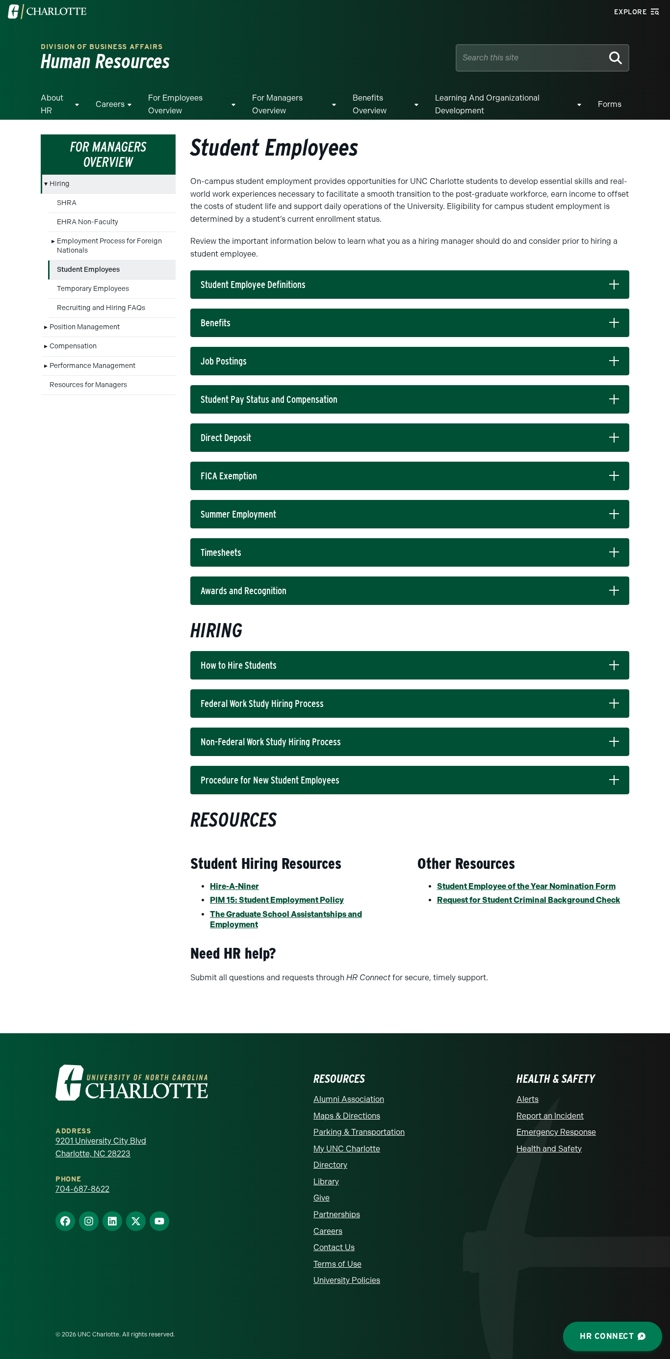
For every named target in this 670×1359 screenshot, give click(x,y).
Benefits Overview (370, 104)
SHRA (67, 203)
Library (326, 1181)
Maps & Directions (346, 1116)
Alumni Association (348, 1099)
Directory (330, 1165)
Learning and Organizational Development (487, 104)
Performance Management (92, 366)
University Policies (346, 1280)
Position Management (85, 327)
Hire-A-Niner (234, 886)
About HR (52, 104)
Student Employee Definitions (253, 284)
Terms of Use (337, 1264)
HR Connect (607, 1336)
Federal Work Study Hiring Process (262, 703)
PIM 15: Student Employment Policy (277, 900)
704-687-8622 (82, 1189)
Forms (609, 104)
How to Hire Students (239, 665)
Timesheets (221, 552)
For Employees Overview (175, 104)
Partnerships (336, 1214)
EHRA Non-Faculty (87, 222)
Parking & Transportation (359, 1132)
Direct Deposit (226, 438)
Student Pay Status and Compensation (269, 399)
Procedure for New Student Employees (270, 780)
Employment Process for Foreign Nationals (109, 245)
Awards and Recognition (243, 591)
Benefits (216, 323)
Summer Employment (238, 514)
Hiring (60, 184)
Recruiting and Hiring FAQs (101, 308)
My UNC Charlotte (346, 1148)
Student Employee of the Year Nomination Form (526, 886)
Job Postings (224, 361)
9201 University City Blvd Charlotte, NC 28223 (100, 1147)
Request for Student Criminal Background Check (528, 900)
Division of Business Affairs (102, 47)
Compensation (73, 346)
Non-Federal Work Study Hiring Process (271, 742)
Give (321, 1197)
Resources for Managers (88, 385)
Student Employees (88, 269)
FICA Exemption (229, 476)
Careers (110, 104)
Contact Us (334, 1247)
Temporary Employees (93, 289)
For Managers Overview (277, 104)
